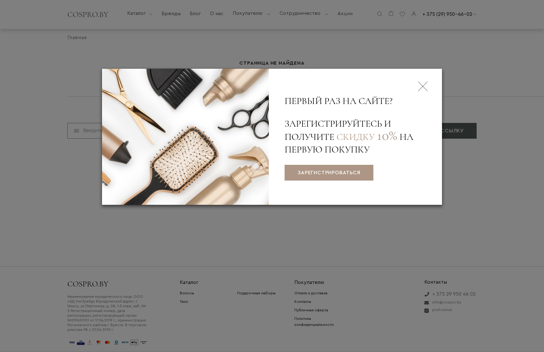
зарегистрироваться (329, 172)
